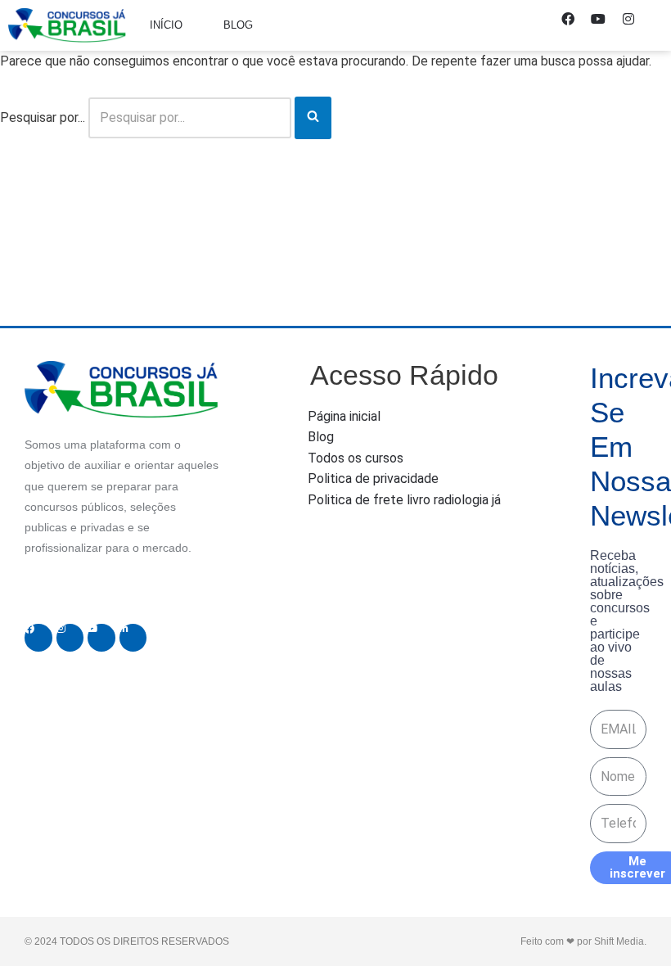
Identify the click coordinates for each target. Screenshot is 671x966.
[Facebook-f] (574, 25)
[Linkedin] (133, 638)
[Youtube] (605, 25)
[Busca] (313, 118)
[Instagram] (635, 25)
